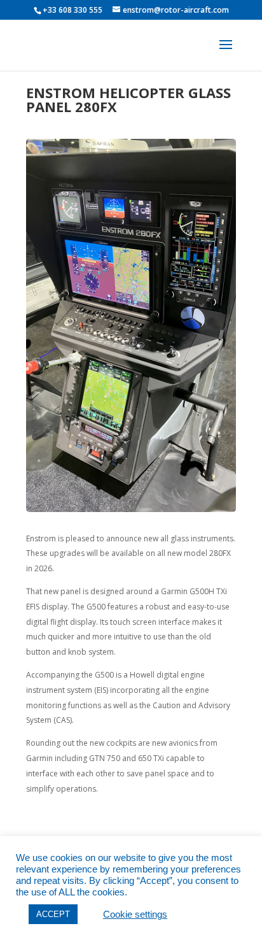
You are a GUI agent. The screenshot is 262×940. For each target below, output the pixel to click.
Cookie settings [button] (135, 914)
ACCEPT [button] (53, 914)
